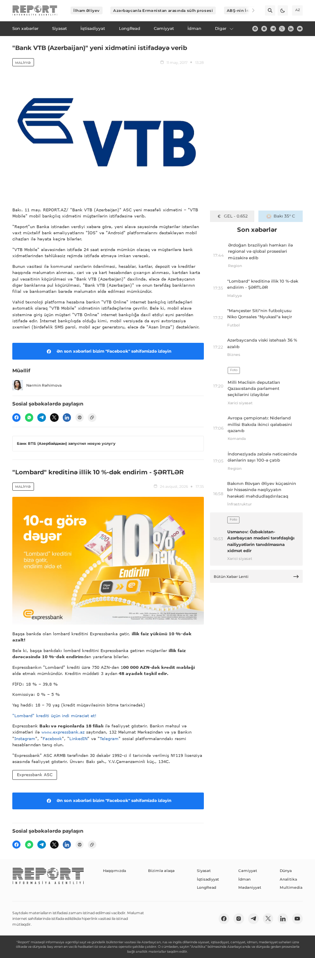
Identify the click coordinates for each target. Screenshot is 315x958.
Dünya (286, 870)
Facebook (52, 738)
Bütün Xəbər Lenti (231, 576)
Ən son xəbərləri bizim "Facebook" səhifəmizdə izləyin (114, 351)
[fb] (255, 29)
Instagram (24, 738)
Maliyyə (23, 63)
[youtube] (300, 29)
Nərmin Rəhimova (44, 385)
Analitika (288, 879)
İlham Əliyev (86, 10)
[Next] (249, 10)
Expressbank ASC (34, 774)
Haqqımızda (114, 870)
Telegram (109, 738)
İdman (244, 879)
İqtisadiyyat (208, 879)
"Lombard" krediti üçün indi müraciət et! (54, 715)
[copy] (92, 417)
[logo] (34, 10)
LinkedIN (78, 738)
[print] (79, 417)
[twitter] (282, 29)
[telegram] (273, 29)
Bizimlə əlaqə (161, 870)
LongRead (206, 887)
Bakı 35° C (284, 216)
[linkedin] (291, 29)
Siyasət (204, 870)
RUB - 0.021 (236, 216)
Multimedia (291, 887)
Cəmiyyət (247, 870)
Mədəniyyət (249, 887)
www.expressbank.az (62, 731)
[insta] (264, 29)
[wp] (29, 417)
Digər (220, 28)
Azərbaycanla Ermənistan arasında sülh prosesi (163, 10)
